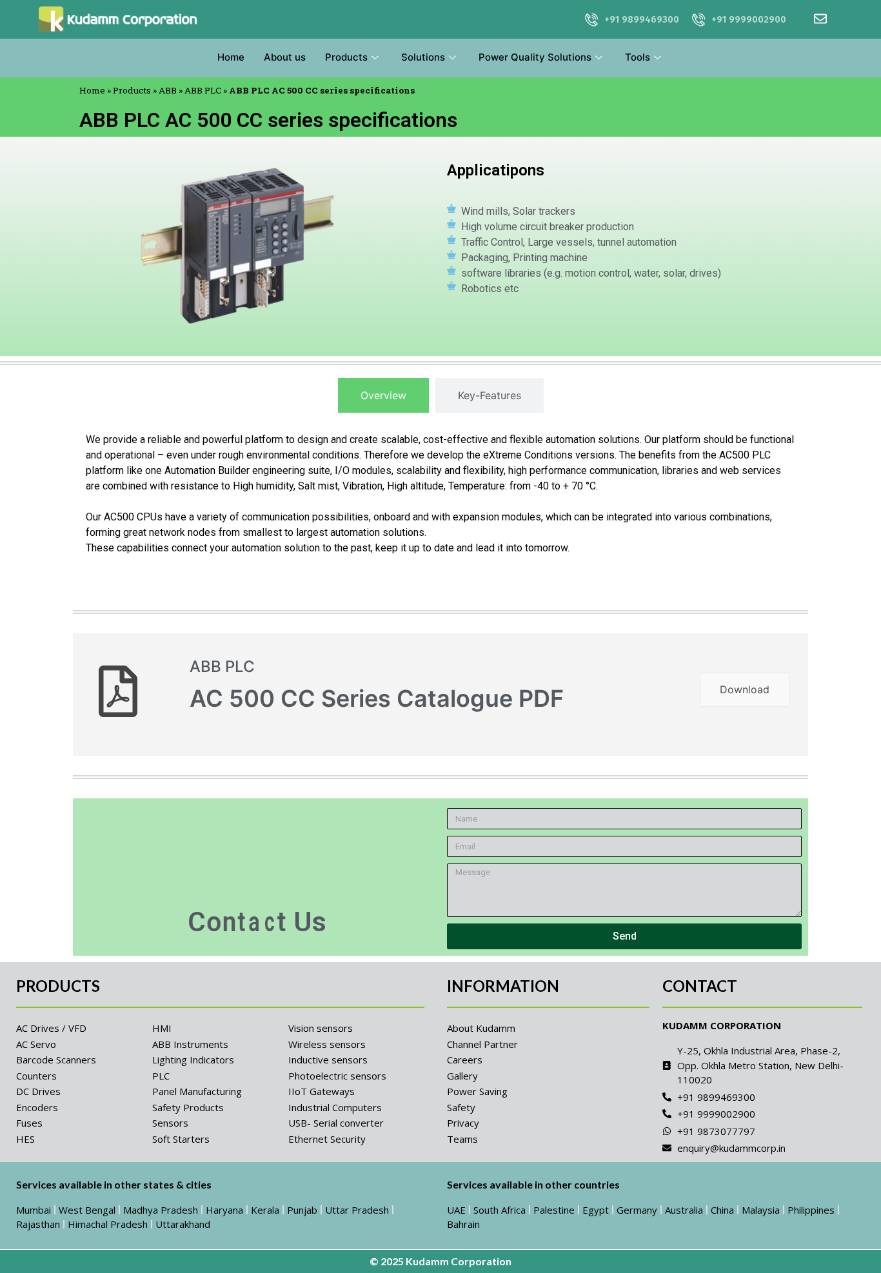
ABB (168, 90)
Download (744, 689)
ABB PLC (202, 90)
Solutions (423, 57)
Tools (637, 57)
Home (230, 57)
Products (346, 57)
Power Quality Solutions (535, 57)
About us (285, 57)
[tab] (383, 395)
